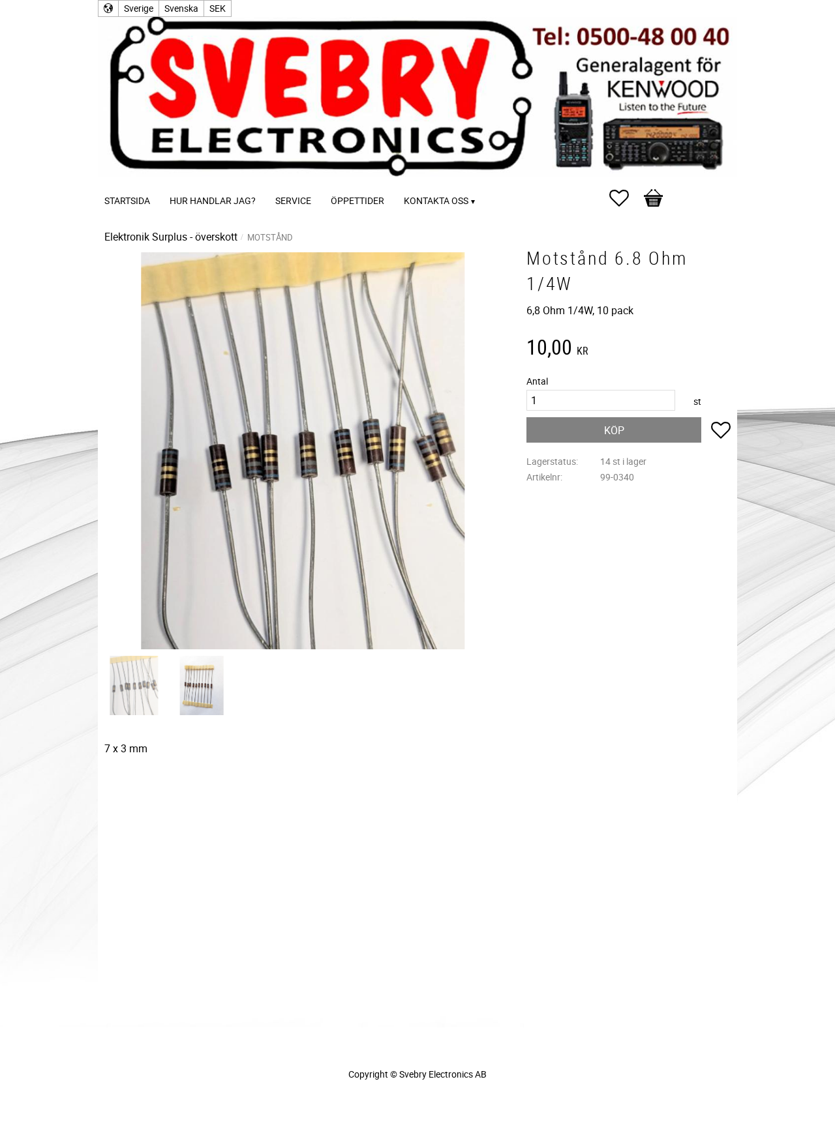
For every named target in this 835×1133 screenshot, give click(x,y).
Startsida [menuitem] (127, 200)
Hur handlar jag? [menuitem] (213, 200)
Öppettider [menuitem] (357, 200)
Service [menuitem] (293, 200)
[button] (625, 198)
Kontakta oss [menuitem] (436, 200)
